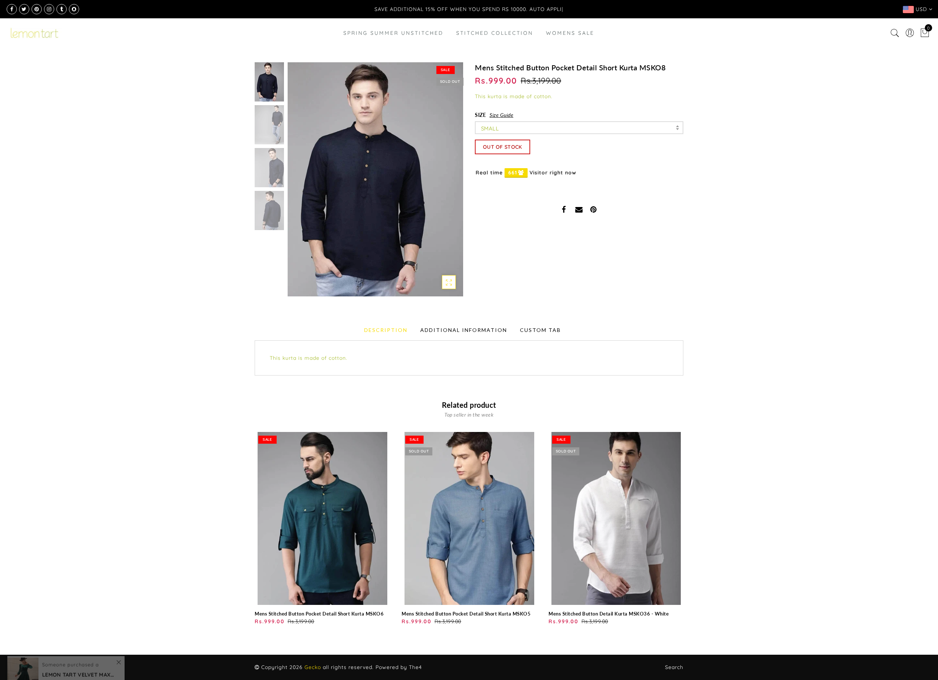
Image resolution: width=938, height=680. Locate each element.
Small (490, 128)
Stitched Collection (494, 33)
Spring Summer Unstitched (393, 33)
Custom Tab (540, 330)
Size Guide (501, 115)
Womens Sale (570, 33)
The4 (415, 667)
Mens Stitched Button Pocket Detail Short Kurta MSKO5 (466, 614)
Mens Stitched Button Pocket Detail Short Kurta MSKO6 (319, 614)
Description (385, 330)
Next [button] (440, 183)
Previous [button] (301, 184)
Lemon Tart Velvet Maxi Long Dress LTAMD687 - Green (78, 646)
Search (674, 667)
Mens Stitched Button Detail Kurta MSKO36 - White (609, 614)
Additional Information (463, 330)
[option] (375, 179)
